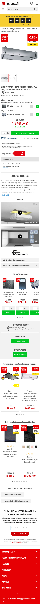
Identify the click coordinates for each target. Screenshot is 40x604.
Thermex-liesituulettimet (12, 495)
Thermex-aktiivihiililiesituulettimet (15, 501)
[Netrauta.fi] (10, 3)
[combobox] (22, 9)
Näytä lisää (5, 195)
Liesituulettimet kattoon (9, 31)
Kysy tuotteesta (20, 354)
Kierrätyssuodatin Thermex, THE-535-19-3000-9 (8, 294)
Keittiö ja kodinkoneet (16, 29)
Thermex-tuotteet (14, 260)
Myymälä (5, 564)
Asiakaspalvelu (8, 551)
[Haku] (35, 9)
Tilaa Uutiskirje (20, 534)
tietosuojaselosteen (17, 542)
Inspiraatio (6, 587)
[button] (3, 9)
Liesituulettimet (31, 29)
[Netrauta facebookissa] (17, 594)
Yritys (4, 576)
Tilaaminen (6, 570)
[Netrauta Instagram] (24, 594)
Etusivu (4, 29)
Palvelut (5, 581)
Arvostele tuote (20, 341)
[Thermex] (20, 252)
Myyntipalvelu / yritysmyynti (14, 557)
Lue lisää (5, 167)
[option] (23, 447)
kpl (11, 308)
